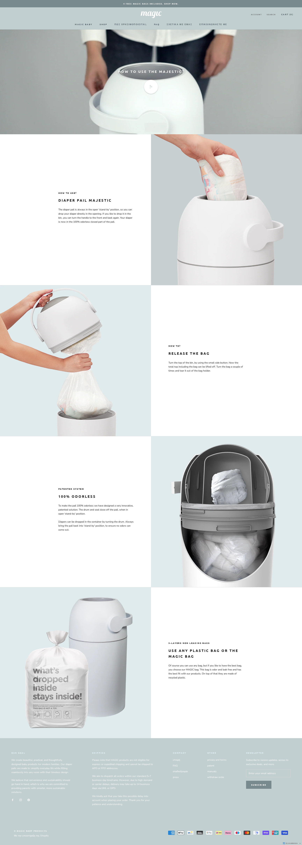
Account (256, 14)
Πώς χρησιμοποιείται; (130, 24)
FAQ (156, 24)
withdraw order (215, 777)
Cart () (287, 14)
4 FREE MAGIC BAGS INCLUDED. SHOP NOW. (150, 3)
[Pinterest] (28, 800)
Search (271, 14)
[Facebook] (12, 800)
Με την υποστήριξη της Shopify (31, 835)
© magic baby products (30, 830)
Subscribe (258, 784)
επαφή (176, 760)
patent (210, 765)
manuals (212, 771)
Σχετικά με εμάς (179, 24)
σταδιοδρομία (180, 771)
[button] (292, 843)
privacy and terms (216, 760)
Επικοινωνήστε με (213, 24)
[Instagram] (20, 800)
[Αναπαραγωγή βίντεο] (151, 87)
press (176, 777)
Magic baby (83, 24)
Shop (103, 24)
